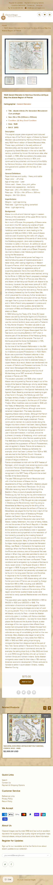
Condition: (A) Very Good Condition (22, 121)
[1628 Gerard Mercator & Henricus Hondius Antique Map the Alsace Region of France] (26, 56)
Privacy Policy (7, 799)
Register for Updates (16, 3)
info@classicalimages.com (36, 8)
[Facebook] (11, 864)
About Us (39, 5)
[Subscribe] (48, 855)
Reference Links (8, 796)
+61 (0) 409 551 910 (16, 8)
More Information (42, 836)
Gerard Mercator (24, 104)
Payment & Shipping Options (34, 3)
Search (4, 780)
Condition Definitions (18, 5)
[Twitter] (5, 864)
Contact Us (30, 5)
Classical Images (30, 880)
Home (4, 25)
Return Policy (7, 801)
